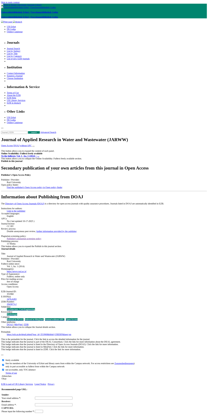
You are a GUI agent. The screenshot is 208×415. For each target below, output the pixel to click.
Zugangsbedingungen (124, 363)
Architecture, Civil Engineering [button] (21, 309)
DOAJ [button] (16, 145)
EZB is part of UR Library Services (17, 384)
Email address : (9, 405)
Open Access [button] (7, 145)
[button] (21, 153)
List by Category (14, 56)
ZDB (26, 324)
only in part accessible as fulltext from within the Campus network (35, 366)
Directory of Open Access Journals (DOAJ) (24, 203)
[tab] (104, 153)
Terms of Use (13, 93)
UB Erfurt (11, 26)
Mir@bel (18, 324)
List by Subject (13, 51)
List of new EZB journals (18, 58)
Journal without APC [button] (54, 319)
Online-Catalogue (15, 32)
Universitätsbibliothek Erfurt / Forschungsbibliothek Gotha (29, 12)
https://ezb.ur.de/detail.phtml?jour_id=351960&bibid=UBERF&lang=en (39, 334)
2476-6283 (12, 299)
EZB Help (11, 98)
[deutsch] (17, 22)
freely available (12, 360)
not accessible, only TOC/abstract (21, 370)
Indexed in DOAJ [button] (15, 319)
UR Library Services (16, 100)
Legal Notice (40, 384)
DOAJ (10, 324)
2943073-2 (12, 304)
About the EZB (14, 95)
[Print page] (7, 22)
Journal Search (13, 48)
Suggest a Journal (14, 76)
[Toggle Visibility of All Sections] (33, 146)
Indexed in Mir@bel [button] (34, 319)
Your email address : (11, 398)
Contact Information (16, 73)
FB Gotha (11, 29)
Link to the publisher (16, 211)
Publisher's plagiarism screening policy (24, 238)
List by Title (12, 53)
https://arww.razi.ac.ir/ (16, 271)
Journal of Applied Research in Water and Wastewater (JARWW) (64, 139)
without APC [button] (26, 145)
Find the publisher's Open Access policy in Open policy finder (34, 187)
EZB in (14, 103)
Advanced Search (48, 132)
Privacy (51, 384)
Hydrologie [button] (12, 314)
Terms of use (11, 373)
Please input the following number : (18, 411)
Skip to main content (10, 2)
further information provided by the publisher (56, 231)
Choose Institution (15, 78)
